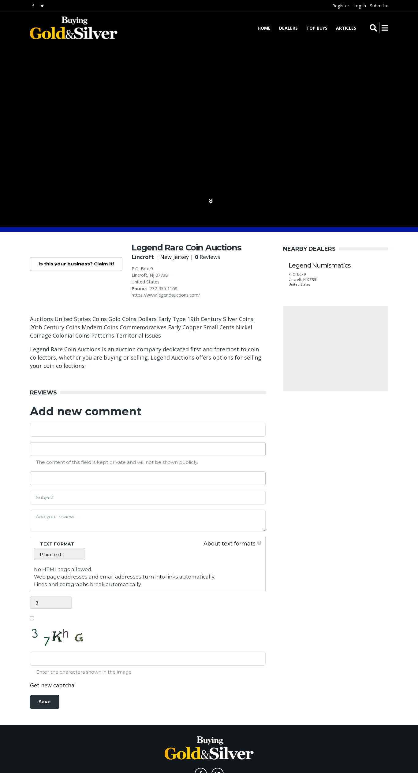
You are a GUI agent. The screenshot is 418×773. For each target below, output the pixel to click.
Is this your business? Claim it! (76, 264)
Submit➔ (379, 6)
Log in (359, 6)
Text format (57, 544)
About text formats (229, 543)
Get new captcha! (53, 685)
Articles (346, 28)
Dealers (288, 28)
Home (264, 28)
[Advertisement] (335, 348)
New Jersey (174, 257)
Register (340, 6)
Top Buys (316, 28)
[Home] (70, 28)
